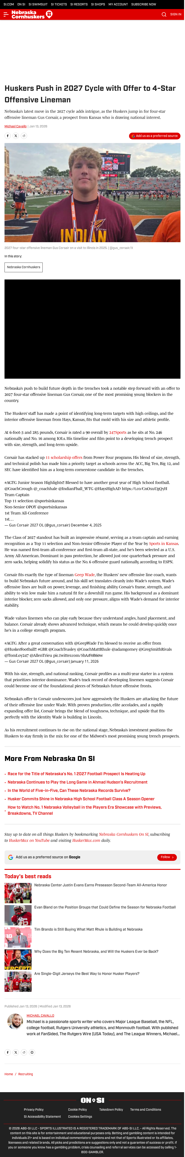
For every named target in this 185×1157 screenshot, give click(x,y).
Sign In (175, 14)
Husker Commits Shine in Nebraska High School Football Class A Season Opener (81, 799)
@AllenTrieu (41, 655)
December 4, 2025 (86, 525)
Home (9, 1074)
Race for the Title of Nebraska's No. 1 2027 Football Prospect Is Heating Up (76, 774)
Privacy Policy (34, 1110)
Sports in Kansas (163, 543)
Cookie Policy (77, 1110)
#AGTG (11, 482)
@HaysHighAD (108, 488)
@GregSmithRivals (155, 649)
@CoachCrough (18, 488)
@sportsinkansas (49, 501)
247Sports (117, 432)
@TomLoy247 (17, 655)
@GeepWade (85, 643)
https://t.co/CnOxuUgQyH (144, 488)
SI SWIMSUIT (38, 4)
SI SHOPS (98, 4)
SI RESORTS (79, 4)
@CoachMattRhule (94, 649)
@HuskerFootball (20, 649)
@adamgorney (125, 649)
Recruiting (25, 1074)
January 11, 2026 (85, 661)
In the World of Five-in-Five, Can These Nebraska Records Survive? (69, 791)
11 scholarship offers (64, 457)
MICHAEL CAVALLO (40, 1016)
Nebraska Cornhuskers (23, 267)
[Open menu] (6, 14)
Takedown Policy (111, 1110)
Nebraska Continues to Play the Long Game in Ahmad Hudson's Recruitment (78, 783)
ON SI (21, 4)
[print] (32, 1052)
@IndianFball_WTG (75, 488)
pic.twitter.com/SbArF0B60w (78, 655)
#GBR (42, 649)
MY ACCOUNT (118, 4)
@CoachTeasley (62, 649)
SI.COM (9, 4)
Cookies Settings (80, 1117)
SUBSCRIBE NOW (143, 4)
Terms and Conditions (145, 1110)
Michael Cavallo (16, 126)
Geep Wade (85, 575)
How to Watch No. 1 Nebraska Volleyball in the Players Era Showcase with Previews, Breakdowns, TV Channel (85, 811)
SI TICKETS (59, 4)
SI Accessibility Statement (42, 1117)
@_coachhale (45, 488)
